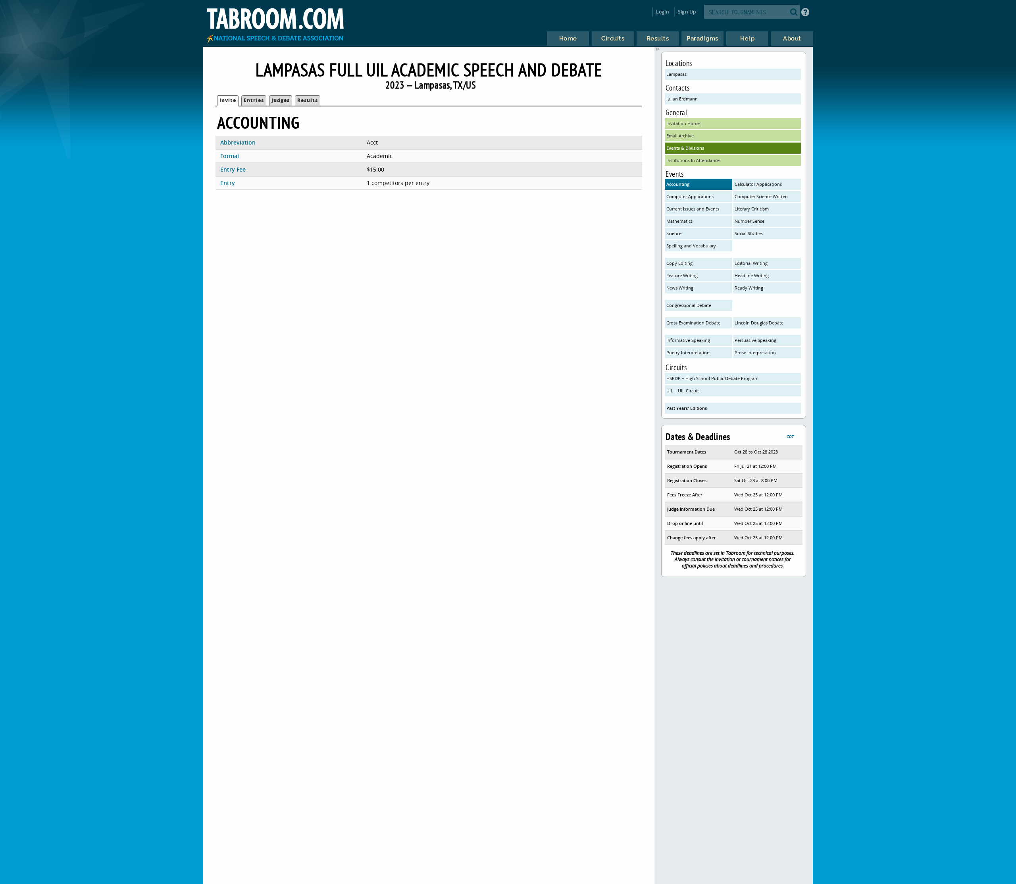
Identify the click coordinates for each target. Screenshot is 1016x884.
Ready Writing (749, 288)
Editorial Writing (751, 263)
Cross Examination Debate (693, 323)
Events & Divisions (685, 148)
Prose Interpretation (755, 352)
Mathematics (679, 221)
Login (662, 11)
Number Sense (749, 221)
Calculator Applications (758, 184)
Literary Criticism (752, 209)
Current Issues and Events (692, 209)
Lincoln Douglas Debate (759, 323)
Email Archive (680, 136)
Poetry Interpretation (688, 352)
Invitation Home (683, 123)
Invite (227, 100)
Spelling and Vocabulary (691, 246)
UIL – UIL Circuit (682, 391)
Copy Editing (679, 263)
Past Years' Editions (686, 408)
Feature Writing (682, 275)
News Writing (679, 288)
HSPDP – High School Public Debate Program (712, 378)
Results (307, 100)
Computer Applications (690, 196)
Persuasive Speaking (755, 340)
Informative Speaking (688, 340)
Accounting (677, 184)
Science (673, 233)
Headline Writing (752, 275)
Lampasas (676, 74)
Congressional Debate (688, 305)
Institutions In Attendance (693, 160)
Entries (254, 100)
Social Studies (749, 233)
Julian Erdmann (682, 99)
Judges (280, 100)
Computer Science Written (761, 196)
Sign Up (687, 11)
